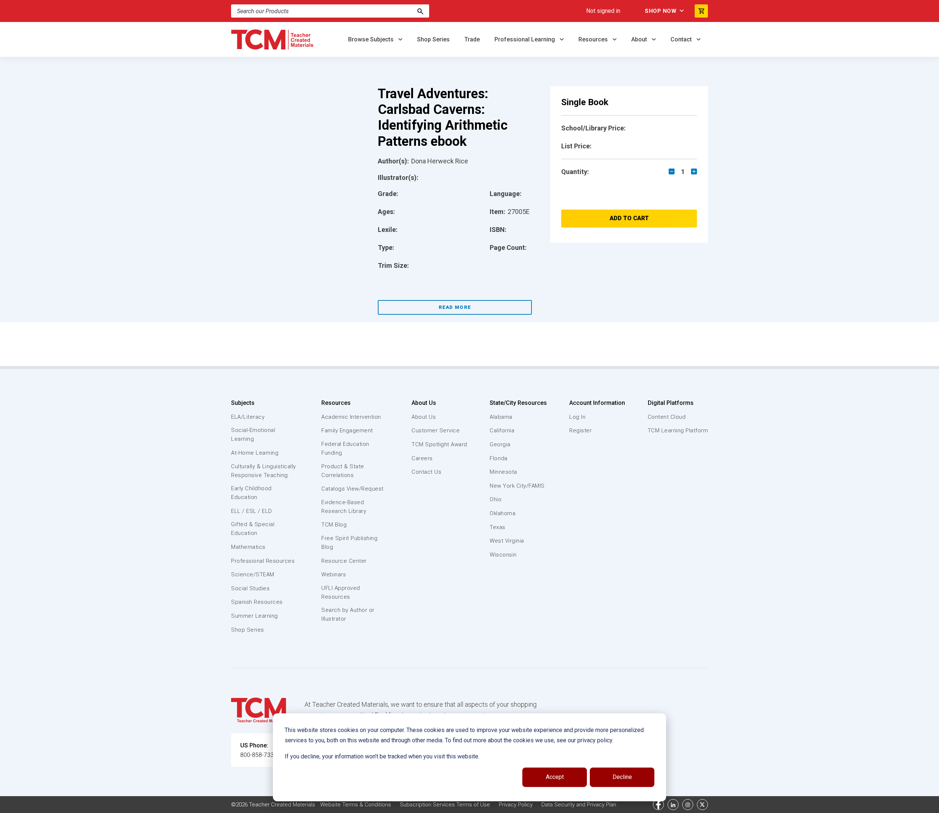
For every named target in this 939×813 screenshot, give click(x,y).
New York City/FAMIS (517, 486)
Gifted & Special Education (252, 528)
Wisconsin (503, 554)
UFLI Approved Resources (340, 592)
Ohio (495, 499)
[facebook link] (658, 804)
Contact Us (426, 472)
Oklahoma (502, 513)
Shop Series (433, 39)
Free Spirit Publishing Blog (349, 542)
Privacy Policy (516, 804)
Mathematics (248, 547)
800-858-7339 (258, 754)
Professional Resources (263, 561)
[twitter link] (702, 804)
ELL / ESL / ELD (251, 511)
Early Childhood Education (251, 492)
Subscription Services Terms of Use (445, 804)
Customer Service (436, 430)
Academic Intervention (351, 417)
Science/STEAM (252, 574)
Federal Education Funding (345, 448)
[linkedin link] (673, 804)
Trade (472, 39)
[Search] (420, 11)
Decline (622, 776)
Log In (577, 417)
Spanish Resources (257, 602)
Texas (497, 527)
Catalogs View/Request (352, 488)
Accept (555, 776)
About (639, 39)
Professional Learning (525, 39)
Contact (682, 39)
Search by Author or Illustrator (347, 614)
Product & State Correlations (342, 470)
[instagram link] (687, 804)
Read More (455, 307)
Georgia (500, 444)
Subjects (243, 402)
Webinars (333, 574)
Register (580, 430)
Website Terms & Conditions (355, 804)
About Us (424, 402)
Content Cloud (667, 417)
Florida (499, 458)
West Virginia (507, 540)
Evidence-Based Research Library (343, 506)
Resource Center (344, 561)
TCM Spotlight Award (439, 444)
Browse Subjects (371, 39)
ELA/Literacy (247, 417)
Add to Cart (629, 218)
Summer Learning (254, 616)
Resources (593, 39)
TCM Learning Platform (678, 430)
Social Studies (250, 588)
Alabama (501, 417)
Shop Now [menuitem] (660, 11)
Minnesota (503, 472)
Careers (422, 458)
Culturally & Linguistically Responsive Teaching (263, 470)
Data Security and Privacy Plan (578, 804)
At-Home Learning (254, 453)
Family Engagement (347, 430)
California (502, 430)
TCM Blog (334, 524)
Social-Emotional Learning (253, 434)
